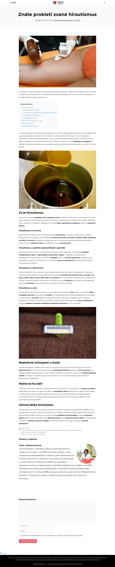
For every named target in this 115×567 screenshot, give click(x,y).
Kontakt (65, 564)
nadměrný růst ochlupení (73, 430)
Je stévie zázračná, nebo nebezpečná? (33, 432)
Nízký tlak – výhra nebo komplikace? (33, 434)
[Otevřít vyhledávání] (104, 2)
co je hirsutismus (26, 430)
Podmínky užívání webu (75, 564)
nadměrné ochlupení (57, 430)
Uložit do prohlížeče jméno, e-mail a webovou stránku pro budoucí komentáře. (51, 535)
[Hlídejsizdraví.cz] (58, 2)
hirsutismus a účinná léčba (41, 430)
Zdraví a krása (25, 428)
